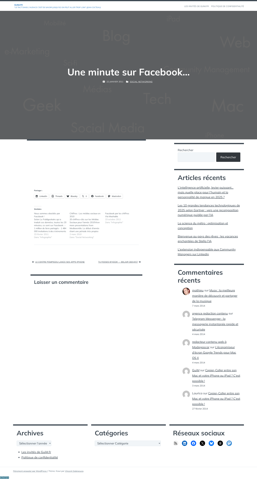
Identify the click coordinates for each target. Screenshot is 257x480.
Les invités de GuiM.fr (36, 452)
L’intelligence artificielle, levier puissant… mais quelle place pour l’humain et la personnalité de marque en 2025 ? (206, 192)
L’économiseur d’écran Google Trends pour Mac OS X (214, 352)
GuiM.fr (18, 5)
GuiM (195, 370)
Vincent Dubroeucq (74, 471)
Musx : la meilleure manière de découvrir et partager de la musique (214, 295)
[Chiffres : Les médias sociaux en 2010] (87, 225)
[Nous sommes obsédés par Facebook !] (52, 225)
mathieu (198, 290)
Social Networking (141, 81)
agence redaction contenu (210, 313)
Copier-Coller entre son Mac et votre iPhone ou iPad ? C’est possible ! (216, 375)
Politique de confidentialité (39, 457)
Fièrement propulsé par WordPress (30, 471)
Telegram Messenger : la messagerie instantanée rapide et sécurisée (215, 324)
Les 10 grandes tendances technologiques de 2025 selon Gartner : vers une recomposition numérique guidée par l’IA (209, 210)
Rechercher (185, 150)
